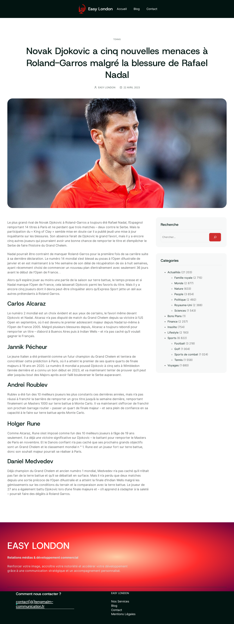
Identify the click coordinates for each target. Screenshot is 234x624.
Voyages (173, 365)
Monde (178, 283)
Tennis (117, 39)
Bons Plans (175, 316)
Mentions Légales (123, 614)
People (178, 294)
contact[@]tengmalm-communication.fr (34, 604)
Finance (172, 321)
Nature (178, 288)
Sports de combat (186, 354)
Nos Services (120, 601)
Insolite (172, 327)
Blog (114, 605)
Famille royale (183, 277)
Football (179, 343)
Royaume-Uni (183, 305)
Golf (177, 349)
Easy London (100, 9)
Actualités (174, 272)
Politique (180, 299)
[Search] (215, 237)
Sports (172, 338)
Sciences (180, 310)
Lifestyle (173, 332)
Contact (116, 610)
